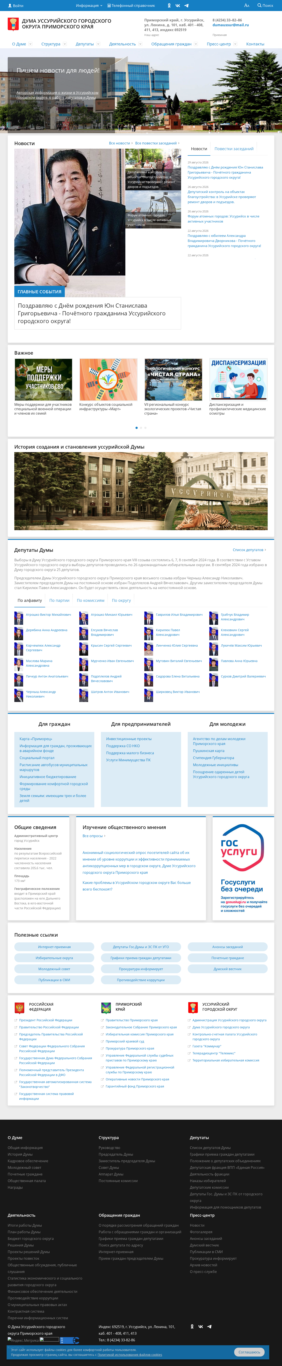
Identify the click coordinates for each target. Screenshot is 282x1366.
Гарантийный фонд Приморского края (135, 1086)
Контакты (255, 44)
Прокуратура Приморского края (130, 1048)
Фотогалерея (201, 1231)
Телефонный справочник (133, 5)
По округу (121, 600)
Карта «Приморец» (36, 738)
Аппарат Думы (111, 1174)
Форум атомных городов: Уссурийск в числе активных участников (223, 218)
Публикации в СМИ (54, 980)
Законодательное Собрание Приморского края (141, 1027)
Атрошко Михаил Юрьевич (111, 614)
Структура (50, 44)
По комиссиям (90, 600)
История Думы (20, 1154)
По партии (59, 600)
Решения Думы (21, 1245)
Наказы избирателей (208, 1180)
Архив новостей (203, 1265)
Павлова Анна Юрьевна (239, 661)
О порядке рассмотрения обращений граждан (139, 1225)
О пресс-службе (203, 1271)
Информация (87, 5)
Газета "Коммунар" (207, 1046)
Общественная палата (27, 1180)
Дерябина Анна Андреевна (46, 630)
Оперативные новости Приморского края (137, 1079)
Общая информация (25, 1147)
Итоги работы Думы (25, 1225)
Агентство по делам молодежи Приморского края (219, 741)
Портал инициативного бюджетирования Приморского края (136, 408)
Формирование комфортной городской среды (54, 786)
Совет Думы (109, 1167)
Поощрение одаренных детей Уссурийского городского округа (221, 774)
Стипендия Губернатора (213, 757)
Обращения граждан (171, 44)
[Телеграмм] (187, 5)
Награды (15, 1187)
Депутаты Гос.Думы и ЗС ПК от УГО (141, 947)
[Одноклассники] (170, 5)
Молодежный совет (54, 969)
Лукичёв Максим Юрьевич (241, 645)
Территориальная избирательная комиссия (226, 1060)
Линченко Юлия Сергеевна (177, 645)
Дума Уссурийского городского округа (221, 1027)
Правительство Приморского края (132, 1020)
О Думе (19, 44)
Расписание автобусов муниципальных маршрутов (53, 767)
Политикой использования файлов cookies (130, 1355)
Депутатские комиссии (209, 1187)
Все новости (119, 143)
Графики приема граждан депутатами (141, 958)
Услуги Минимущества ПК (128, 760)
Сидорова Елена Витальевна (178, 676)
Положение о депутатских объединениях (225, 1160)
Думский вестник (228, 969)
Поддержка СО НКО (123, 745)
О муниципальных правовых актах (37, 1304)
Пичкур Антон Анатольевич (47, 676)
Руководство (109, 1147)
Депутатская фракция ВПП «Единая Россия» (227, 1167)
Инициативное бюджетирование (48, 776)
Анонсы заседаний (227, 947)
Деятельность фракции (209, 1174)
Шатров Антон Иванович (110, 692)
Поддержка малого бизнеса (130, 752)
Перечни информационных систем (38, 1317)
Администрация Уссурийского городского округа (230, 1020)
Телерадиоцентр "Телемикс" (214, 1053)
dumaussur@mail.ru (231, 24)
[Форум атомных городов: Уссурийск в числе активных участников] (153, 209)
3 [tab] (145, 428)
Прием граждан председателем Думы (131, 1258)
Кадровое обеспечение (28, 1160)
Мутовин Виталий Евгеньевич (179, 661)
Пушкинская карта (208, 750)
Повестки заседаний (234, 148)
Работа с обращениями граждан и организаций (140, 1231)
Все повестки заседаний (156, 143)
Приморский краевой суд (125, 1041)
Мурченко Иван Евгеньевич (112, 661)
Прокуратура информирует (141, 969)
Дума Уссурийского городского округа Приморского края (66, 23)
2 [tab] (141, 428)
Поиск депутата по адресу (121, 1245)
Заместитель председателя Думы (127, 1160)
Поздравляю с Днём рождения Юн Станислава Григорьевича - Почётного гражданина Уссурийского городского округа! (92, 313)
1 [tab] (136, 428)
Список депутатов (248, 549)
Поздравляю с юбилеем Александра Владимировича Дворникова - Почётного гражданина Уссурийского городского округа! (224, 240)
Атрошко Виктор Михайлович (48, 614)
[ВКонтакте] (179, 5)
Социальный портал (37, 757)
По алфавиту (30, 600)
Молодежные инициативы (215, 764)
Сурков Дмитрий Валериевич (243, 676)
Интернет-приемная (54, 947)
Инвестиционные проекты (129, 738)
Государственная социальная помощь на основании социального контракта (69, 408)
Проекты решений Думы (29, 1251)
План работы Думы (24, 1231)
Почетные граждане (228, 958)
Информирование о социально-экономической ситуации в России (201, 408)
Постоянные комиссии (118, 1180)
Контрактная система (26, 1311)
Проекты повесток (23, 1258)
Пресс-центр (219, 44)
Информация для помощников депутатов (225, 1207)
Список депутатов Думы (210, 1147)
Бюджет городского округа (31, 1238)
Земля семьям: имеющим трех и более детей (53, 798)
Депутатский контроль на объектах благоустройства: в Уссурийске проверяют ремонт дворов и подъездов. (222, 196)
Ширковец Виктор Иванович (178, 692)
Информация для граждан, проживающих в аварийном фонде (56, 748)
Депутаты (85, 44)
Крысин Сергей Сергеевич (111, 645)
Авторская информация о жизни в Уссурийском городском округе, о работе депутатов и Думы (57, 95)
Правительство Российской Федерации (49, 1027)
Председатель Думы (116, 1154)
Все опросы (93, 835)
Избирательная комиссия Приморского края (140, 1034)
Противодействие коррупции (141, 980)
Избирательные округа (54, 958)
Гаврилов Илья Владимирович (179, 614)
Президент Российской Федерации (45, 1020)
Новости (199, 148)
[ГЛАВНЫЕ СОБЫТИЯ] (69, 222)
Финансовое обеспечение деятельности (42, 1291)
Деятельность (122, 44)
